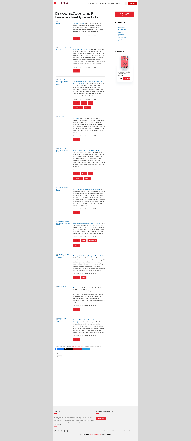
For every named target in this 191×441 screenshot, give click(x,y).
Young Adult (120, 32)
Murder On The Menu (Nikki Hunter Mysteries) (87, 189)
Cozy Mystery (63, 354)
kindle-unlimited (78, 354)
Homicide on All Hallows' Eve (81, 49)
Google (87, 107)
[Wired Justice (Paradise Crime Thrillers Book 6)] (63, 150)
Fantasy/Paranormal (122, 29)
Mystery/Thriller (121, 27)
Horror (119, 40)
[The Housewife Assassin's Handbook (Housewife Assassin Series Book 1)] (63, 82)
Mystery (91, 354)
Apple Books (78, 107)
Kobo (90, 103)
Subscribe (132, 3)
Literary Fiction (121, 36)
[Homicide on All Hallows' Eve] (63, 48)
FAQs (113, 430)
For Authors (119, 3)
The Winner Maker (78, 23)
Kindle (76, 39)
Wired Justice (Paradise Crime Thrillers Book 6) (87, 150)
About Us (99, 430)
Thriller (59, 356)
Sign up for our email (77, 346)
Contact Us (119, 430)
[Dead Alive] (63, 286)
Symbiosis (76, 118)
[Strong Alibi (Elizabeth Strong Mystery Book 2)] (63, 223)
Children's (120, 39)
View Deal (127, 78)
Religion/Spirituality (122, 37)
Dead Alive (76, 288)
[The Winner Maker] (63, 22)
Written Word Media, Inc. (95, 434)
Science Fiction (121, 34)
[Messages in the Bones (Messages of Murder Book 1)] (63, 256)
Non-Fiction (120, 31)
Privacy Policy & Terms (129, 430)
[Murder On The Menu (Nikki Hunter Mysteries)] (63, 189)
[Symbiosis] (63, 116)
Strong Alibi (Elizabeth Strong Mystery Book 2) (86, 223)
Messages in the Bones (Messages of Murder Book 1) (89, 256)
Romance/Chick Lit (122, 26)
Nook (83, 103)
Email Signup (111, 3)
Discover (102, 3)
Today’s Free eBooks (93, 3)
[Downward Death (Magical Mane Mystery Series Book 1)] (63, 320)
